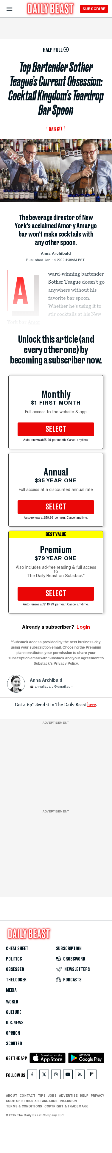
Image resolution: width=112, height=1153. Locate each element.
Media (11, 990)
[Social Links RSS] (80, 1076)
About (11, 1095)
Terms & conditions (24, 1106)
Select (56, 429)
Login (83, 627)
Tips (42, 1095)
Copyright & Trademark (66, 1106)
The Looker (16, 980)
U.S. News (14, 1022)
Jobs (52, 1095)
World (12, 1002)
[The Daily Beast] (50, 9)
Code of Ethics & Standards (31, 1101)
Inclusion (68, 1101)
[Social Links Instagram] (56, 1076)
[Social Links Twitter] (44, 1076)
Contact (27, 1095)
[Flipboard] (91, 1076)
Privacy (98, 1095)
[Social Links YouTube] (68, 1076)
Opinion (13, 1033)
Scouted (14, 1043)
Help (84, 1095)
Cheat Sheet (17, 948)
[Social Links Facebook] (32, 1076)
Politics (14, 959)
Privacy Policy (66, 663)
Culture (13, 1012)
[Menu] (14, 9)
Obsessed (15, 969)
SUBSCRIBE (94, 9)
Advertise (68, 1095)
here (91, 704)
